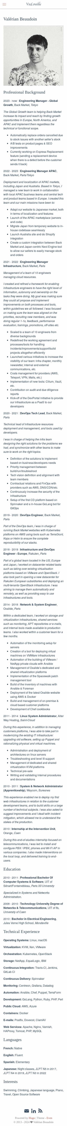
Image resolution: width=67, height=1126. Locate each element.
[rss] (40, 1111)
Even (49, 1118)
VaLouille (33, 4)
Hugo (32, 1118)
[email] (26, 1111)
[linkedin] (33, 1111)
